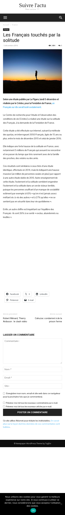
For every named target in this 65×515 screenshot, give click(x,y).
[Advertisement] (32, 255)
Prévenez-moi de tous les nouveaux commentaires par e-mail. (32, 403)
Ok (33, 510)
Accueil (6, 25)
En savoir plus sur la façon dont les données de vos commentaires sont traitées (31, 423)
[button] (61, 18)
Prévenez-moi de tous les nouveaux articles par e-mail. (29, 406)
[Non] (61, 504)
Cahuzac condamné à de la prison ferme (48, 320)
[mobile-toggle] (5, 18)
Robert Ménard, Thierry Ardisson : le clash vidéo (15, 320)
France (15, 25)
